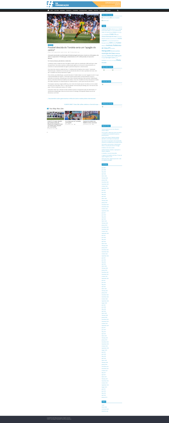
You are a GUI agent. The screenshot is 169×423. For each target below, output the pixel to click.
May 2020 (104, 309)
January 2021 (104, 292)
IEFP (105, 45)
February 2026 (105, 178)
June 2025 (104, 192)
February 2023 (105, 245)
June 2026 (104, 169)
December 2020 (105, 294)
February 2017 (105, 378)
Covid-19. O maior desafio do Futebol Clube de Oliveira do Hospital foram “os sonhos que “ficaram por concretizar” (55, 124)
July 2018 (103, 352)
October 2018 (105, 346)
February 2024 (105, 223)
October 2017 (105, 370)
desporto (103, 38)
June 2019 (104, 329)
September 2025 (105, 188)
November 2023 (105, 229)
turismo (104, 60)
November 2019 (105, 321)
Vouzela (104, 62)
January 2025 (104, 202)
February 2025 (105, 200)
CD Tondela (71, 52)
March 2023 (104, 243)
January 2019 (104, 340)
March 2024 (104, 221)
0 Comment (65, 52)
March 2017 (104, 376)
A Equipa (108, 10)
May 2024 (104, 217)
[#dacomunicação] (48, 10)
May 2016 (104, 393)
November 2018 (105, 344)
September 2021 (105, 278)
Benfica (116, 29)
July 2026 (103, 167)
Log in (103, 405)
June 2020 (104, 307)
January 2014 (104, 397)
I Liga (78, 52)
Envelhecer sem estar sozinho (108, 147)
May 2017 (104, 372)
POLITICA (96, 10)
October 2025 (105, 186)
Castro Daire (107, 30)
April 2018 (104, 358)
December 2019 (105, 319)
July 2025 (103, 190)
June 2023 (104, 237)
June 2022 (104, 260)
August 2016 (104, 387)
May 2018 (104, 356)
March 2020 (104, 313)
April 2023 (104, 241)
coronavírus (106, 34)
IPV (109, 48)
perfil (119, 56)
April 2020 (104, 311)
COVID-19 (112, 34)
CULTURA (56, 10)
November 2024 (105, 206)
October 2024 (105, 208)
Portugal (103, 57)
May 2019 (104, 331)
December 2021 (105, 272)
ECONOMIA (75, 10)
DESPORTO (68, 10)
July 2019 (103, 327)
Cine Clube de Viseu (108, 32)
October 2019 (105, 323)
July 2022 (103, 258)
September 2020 (105, 301)
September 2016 (105, 385)
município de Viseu (108, 53)
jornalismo (113, 48)
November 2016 (105, 380)
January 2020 (104, 317)
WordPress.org (105, 411)
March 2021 (104, 288)
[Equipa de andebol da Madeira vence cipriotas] (91, 111)
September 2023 (105, 233)
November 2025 (105, 184)
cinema (114, 32)
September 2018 (105, 348)
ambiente (113, 29)
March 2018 (104, 360)
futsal (103, 45)
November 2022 (105, 251)
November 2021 (105, 274)
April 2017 (104, 374)
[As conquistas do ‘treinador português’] (73, 111)
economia (108, 38)
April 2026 (104, 174)
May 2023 (104, 239)
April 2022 (104, 264)
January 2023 (104, 247)
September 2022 (105, 255)
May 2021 (104, 284)
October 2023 (105, 231)
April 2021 (104, 286)
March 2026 (104, 176)
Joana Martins (58, 52)
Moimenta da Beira (115, 51)
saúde (113, 57)
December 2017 (105, 366)
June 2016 (104, 391)
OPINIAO (90, 10)
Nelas (105, 55)
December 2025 (105, 182)
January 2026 (104, 180)
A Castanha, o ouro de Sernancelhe (109, 153)
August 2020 (104, 303)
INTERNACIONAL (83, 10)
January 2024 (104, 225)
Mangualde (106, 51)
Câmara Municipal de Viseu (109, 36)
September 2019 (105, 325)
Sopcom (116, 57)
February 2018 (105, 362)
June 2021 (104, 282)
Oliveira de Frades (112, 56)
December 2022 (105, 249)
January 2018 (104, 364)
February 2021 (105, 290)
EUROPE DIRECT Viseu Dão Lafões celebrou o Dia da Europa (82, 104)
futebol (75, 52)
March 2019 (104, 335)
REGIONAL (62, 10)
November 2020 (105, 296)
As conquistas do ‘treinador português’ (73, 121)
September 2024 (105, 210)
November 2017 (105, 368)
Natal (103, 55)
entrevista (109, 40)
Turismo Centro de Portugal (111, 60)
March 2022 (104, 266)
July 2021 (103, 280)
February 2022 (105, 268)
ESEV (52, 10)
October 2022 (105, 253)
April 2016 (104, 395)
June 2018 (104, 354)
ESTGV (114, 43)
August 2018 (104, 350)
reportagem (108, 57)
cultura (117, 34)
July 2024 (103, 212)
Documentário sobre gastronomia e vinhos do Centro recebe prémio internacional (71, 98)
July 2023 (103, 235)
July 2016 (103, 389)
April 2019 (104, 333)
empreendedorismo (113, 38)
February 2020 (105, 315)
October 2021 (105, 276)
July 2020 (103, 305)
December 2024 (105, 204)
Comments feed (105, 409)
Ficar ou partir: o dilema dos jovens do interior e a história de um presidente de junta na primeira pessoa (111, 134)
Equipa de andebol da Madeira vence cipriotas (90, 121)
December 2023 (105, 227)
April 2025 (104, 196)
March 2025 (104, 198)
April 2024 (104, 219)
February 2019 (105, 337)
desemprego (119, 36)
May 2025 (104, 194)
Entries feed (104, 407)
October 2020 (105, 299)
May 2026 (104, 171)
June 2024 (104, 214)
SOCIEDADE (102, 10)
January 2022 (104, 270)
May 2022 (104, 262)
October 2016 (105, 383)
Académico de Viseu (106, 29)
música (117, 53)
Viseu (118, 60)
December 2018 (105, 342)
